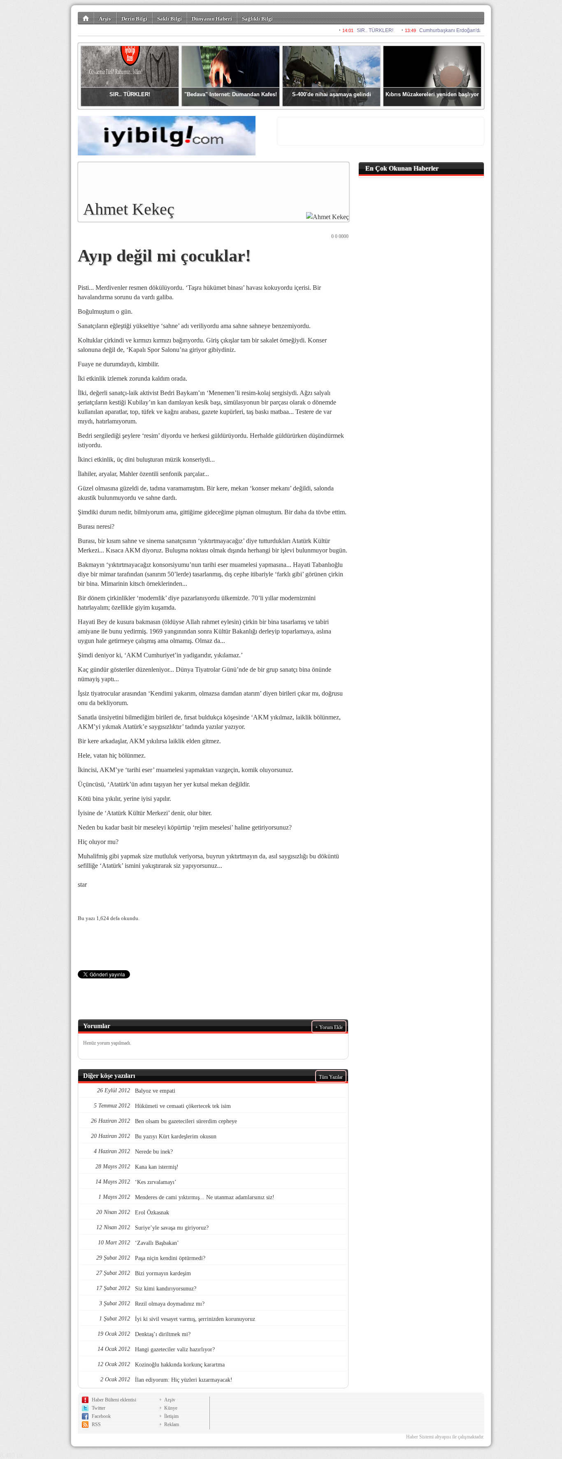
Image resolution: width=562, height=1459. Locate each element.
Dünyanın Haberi (212, 19)
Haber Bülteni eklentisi (114, 1400)
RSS (96, 1424)
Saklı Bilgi (169, 19)
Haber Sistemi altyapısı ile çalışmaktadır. (445, 1437)
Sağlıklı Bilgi (257, 19)
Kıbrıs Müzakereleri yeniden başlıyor (432, 94)
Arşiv (105, 19)
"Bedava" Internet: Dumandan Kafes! (230, 94)
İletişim (171, 1416)
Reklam (171, 1424)
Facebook (101, 1416)
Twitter (98, 1408)
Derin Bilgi (134, 19)
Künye (170, 1408)
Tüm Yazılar (331, 1077)
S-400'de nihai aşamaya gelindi (331, 94)
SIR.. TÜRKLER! (129, 94)
